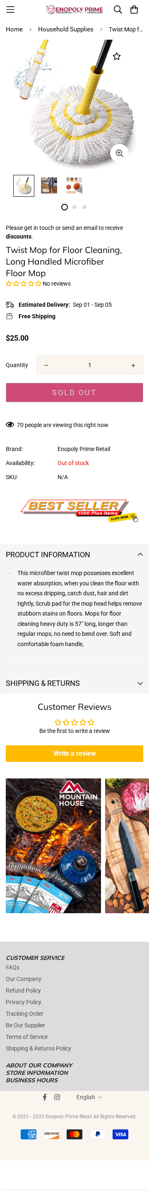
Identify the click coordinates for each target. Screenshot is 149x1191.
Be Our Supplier (25, 1025)
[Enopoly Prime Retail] (74, 9)
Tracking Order (24, 1013)
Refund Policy (23, 990)
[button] (23, 283)
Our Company (23, 979)
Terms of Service (27, 1036)
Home (14, 29)
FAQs (12, 967)
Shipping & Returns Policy (38, 1048)
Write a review (74, 753)
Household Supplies (66, 29)
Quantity (17, 365)
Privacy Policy (23, 1002)
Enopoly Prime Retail (84, 449)
